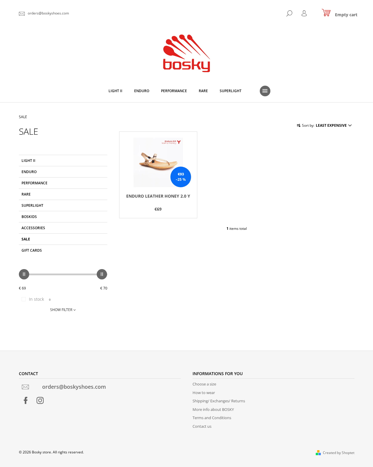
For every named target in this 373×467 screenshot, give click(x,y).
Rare (26, 194)
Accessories (33, 227)
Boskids (29, 216)
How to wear (204, 392)
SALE (26, 239)
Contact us (202, 426)
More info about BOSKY (213, 409)
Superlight (32, 205)
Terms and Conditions (212, 417)
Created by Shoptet (338, 452)
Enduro (29, 171)
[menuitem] (115, 91)
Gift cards (32, 250)
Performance (34, 183)
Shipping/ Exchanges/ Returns (219, 400)
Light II (28, 160)
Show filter (61, 309)
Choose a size (204, 384)
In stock (40, 299)
